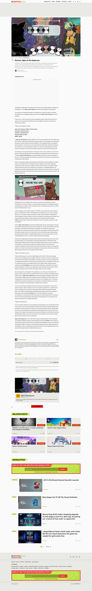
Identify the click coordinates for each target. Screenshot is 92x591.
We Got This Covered (54, 566)
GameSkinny (69, 566)
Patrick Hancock (20, 70)
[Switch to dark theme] (77, 1)
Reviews (58, 1)
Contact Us (22, 561)
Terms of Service (35, 561)
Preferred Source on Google (36, 369)
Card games (19, 354)
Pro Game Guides (15, 566)
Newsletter (47, 1)
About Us (13, 561)
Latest (70, 1)
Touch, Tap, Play (29, 568)
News (53, 1)
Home (16, 57)
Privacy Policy (28, 561)
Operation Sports (15, 568)
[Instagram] (57, 340)
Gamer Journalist (62, 566)
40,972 (47, 546)
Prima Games (41, 566)
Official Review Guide (24, 397)
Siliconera (47, 566)
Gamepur (26, 566)
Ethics (17, 561)
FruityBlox (35, 568)
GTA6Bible (46, 568)
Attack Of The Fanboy (33, 566)
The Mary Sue (22, 568)
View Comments (37, 406)
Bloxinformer (40, 568)
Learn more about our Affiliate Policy (31, 367)
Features (64, 1)
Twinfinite (21, 566)
